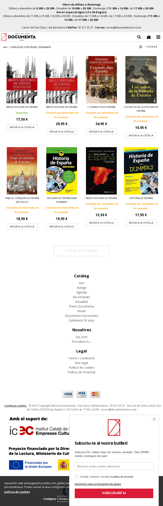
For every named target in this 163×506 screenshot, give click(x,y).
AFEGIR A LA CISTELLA (22, 127)
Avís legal (81, 363)
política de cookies (17, 492)
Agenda (81, 292)
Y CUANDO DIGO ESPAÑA (101, 107)
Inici (81, 283)
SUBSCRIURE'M (114, 493)
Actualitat (81, 302)
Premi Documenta (81, 306)
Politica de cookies (81, 367)
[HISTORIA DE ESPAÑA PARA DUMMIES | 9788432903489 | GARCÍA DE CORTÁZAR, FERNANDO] (61, 171)
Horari (81, 311)
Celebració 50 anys (81, 320)
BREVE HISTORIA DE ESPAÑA (22, 107)
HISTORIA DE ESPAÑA (141, 198)
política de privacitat (123, 476)
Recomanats (81, 297)
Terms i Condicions (81, 358)
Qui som (81, 337)
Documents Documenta (81, 316)
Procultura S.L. (81, 342)
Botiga (81, 288)
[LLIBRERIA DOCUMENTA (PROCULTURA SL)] (18, 37)
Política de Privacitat (82, 372)
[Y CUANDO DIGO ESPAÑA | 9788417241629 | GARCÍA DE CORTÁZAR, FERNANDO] (101, 79)
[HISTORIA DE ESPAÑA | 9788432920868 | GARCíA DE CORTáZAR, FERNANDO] (141, 171)
